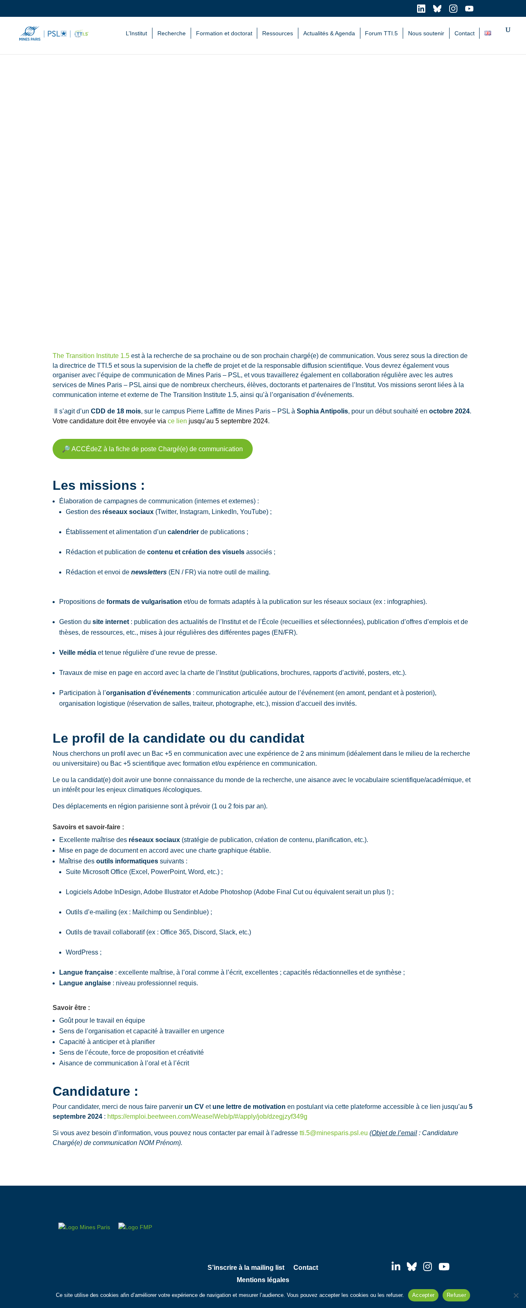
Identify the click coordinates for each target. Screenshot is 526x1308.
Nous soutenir (426, 33)
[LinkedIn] (396, 1266)
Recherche (171, 33)
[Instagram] (427, 1266)
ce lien (177, 421)
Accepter (423, 1295)
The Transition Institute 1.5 (91, 355)
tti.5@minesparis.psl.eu (334, 1132)
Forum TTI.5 (381, 33)
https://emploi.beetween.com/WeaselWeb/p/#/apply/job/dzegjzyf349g (207, 1116)
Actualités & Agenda (329, 33)
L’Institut (136, 33)
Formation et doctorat (224, 33)
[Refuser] (516, 1295)
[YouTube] (444, 1266)
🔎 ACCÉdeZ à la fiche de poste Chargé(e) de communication (152, 448)
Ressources (277, 33)
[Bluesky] (412, 1266)
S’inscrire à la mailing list (246, 1268)
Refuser (456, 1295)
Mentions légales (263, 1280)
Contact (464, 33)
